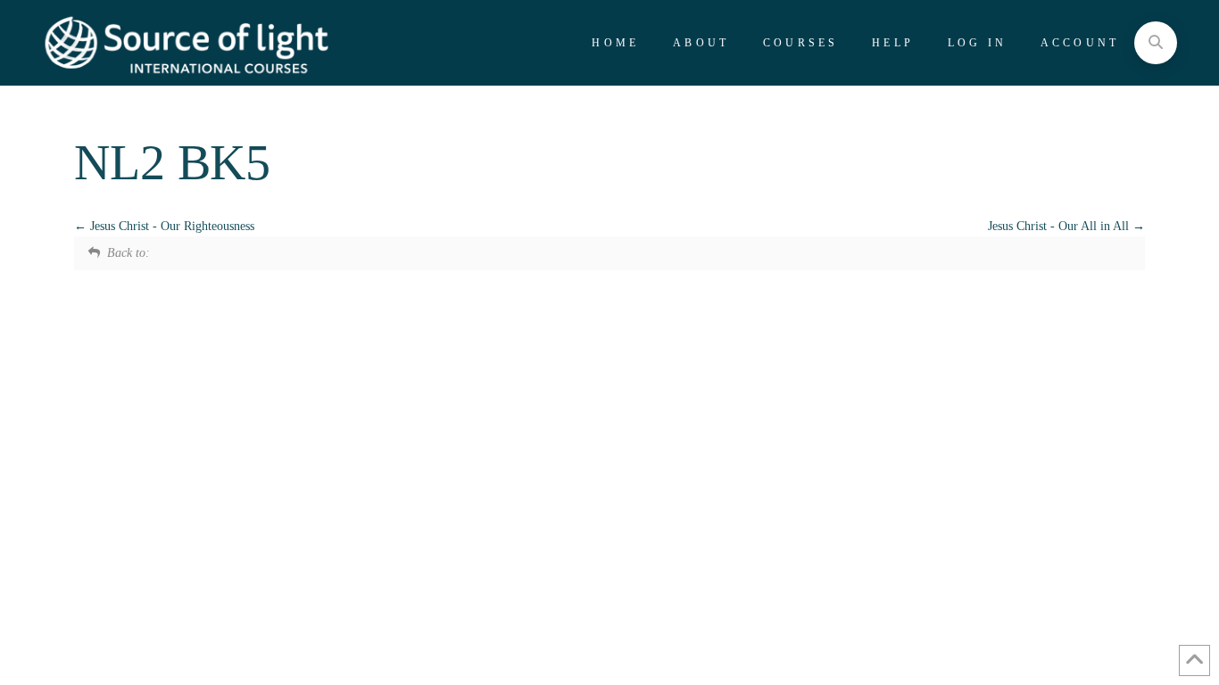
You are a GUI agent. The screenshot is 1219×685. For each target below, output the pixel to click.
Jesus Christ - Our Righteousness (170, 226)
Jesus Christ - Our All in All (1060, 226)
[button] (1155, 42)
